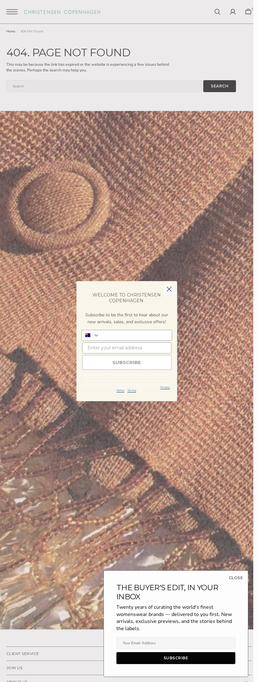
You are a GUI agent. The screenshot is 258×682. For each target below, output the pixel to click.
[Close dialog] (169, 289)
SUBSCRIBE (126, 362)
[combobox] (91, 335)
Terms (131, 390)
